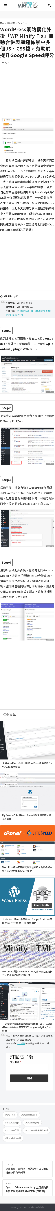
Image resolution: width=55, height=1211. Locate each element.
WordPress (10, 1114)
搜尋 (49, 5)
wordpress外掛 (12, 1122)
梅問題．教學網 (27, 5)
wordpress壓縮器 (29, 1114)
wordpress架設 (12, 1130)
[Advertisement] (27, 88)
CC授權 (21, 1043)
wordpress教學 (32, 1122)
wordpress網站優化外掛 (36, 1130)
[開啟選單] (5, 5)
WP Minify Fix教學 (13, 1138)
